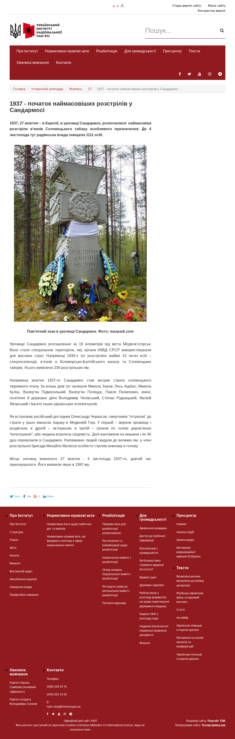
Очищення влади (21, 587)
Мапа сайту (216, 5)
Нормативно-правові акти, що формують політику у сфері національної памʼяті (66, 541)
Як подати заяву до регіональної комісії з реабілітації (116, 591)
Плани (14, 540)
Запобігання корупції (23, 579)
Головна (19, 89)
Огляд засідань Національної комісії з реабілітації (116, 574)
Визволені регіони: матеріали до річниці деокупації (190, 581)
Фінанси (145, 643)
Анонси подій (185, 532)
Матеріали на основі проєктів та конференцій (189, 642)
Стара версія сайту (186, 5)
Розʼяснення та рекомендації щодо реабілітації (114, 545)
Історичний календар (47, 89)
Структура (16, 532)
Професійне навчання (24, 594)
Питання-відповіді (114, 603)
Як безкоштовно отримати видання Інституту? (152, 565)
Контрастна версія (211, 10)
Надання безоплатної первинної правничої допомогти (154, 631)
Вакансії (15, 563)
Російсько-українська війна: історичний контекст (189, 598)
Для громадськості (140, 51)
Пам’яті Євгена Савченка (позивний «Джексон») (23, 687)
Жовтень (75, 89)
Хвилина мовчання (33, 63)
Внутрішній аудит (21, 571)
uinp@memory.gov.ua (67, 706)
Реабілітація (106, 51)
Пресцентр (172, 51)
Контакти (63, 63)
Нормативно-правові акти (67, 51)
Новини (181, 524)
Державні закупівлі (152, 585)
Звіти (13, 547)
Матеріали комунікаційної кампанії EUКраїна (188, 552)
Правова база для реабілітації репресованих (114, 528)
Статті (180, 609)
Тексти (194, 51)
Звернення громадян (153, 528)
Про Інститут (27, 51)
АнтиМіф (182, 617)
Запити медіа (185, 540)
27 (90, 89)
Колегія (14, 555)
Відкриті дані (148, 577)
